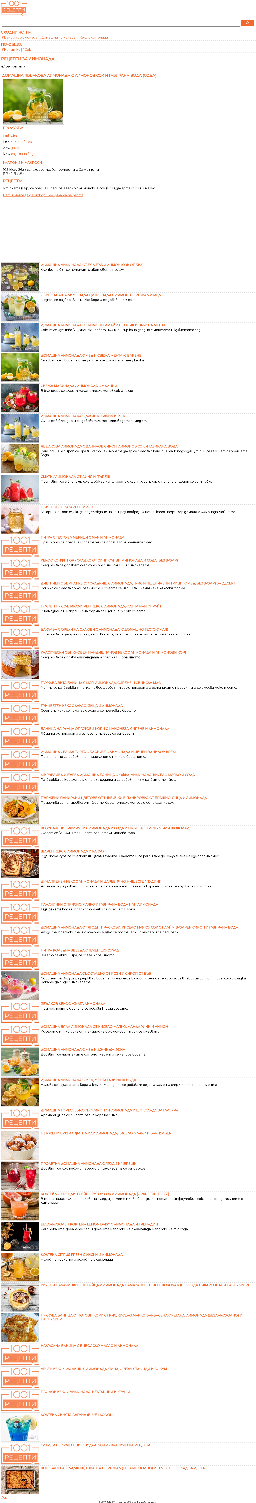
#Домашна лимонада (57, 37)
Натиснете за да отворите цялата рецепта (43, 195)
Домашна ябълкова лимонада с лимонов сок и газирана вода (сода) (79, 75)
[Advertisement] (128, 231)
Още (5, 1498)
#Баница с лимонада (19, 37)
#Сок (27, 50)
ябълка (11, 136)
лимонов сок (21, 142)
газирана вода (23, 154)
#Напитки (11, 50)
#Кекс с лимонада (92, 37)
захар (15, 148)
